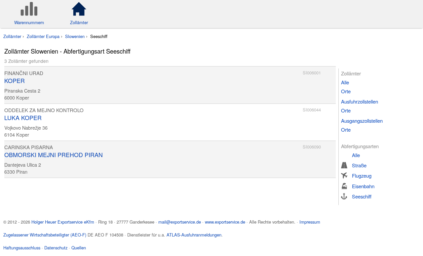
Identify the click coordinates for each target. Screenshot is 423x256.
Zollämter (12, 36)
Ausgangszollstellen (362, 120)
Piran (21, 171)
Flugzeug (361, 175)
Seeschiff (361, 196)
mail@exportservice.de (179, 222)
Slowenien (75, 36)
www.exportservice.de (225, 222)
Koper (22, 97)
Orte (346, 91)
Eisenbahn (363, 186)
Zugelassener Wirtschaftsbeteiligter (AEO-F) (44, 235)
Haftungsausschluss (21, 247)
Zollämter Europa (43, 36)
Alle (345, 82)
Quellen (78, 247)
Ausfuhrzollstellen (359, 101)
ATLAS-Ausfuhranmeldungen (194, 235)
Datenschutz (55, 247)
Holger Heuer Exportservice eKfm (62, 222)
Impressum (309, 222)
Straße (359, 165)
